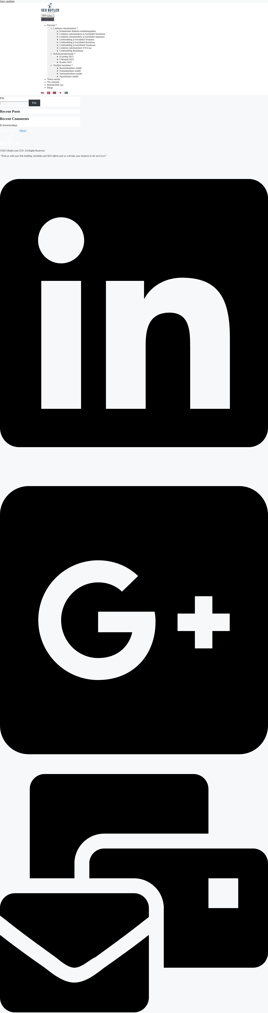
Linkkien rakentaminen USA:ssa (76, 48)
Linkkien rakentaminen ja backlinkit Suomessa (82, 34)
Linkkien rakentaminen (64, 28)
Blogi (50, 87)
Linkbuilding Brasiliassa (71, 50)
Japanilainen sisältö (69, 76)
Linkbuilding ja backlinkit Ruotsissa (77, 42)
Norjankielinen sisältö (70, 71)
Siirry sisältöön (7, 1)
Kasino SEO (66, 62)
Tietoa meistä (53, 79)
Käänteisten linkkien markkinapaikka (78, 31)
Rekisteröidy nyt (55, 84)
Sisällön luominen (62, 65)
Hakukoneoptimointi (63, 53)
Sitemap (31, 130)
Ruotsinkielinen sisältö (71, 68)
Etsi (2, 98)
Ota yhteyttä (53, 82)
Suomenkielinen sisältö (71, 73)
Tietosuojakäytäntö (9, 130)
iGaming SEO (67, 56)
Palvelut (51, 25)
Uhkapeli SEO (67, 59)
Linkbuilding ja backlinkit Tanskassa (77, 45)
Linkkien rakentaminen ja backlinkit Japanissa (82, 36)
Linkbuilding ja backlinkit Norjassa (77, 39)
